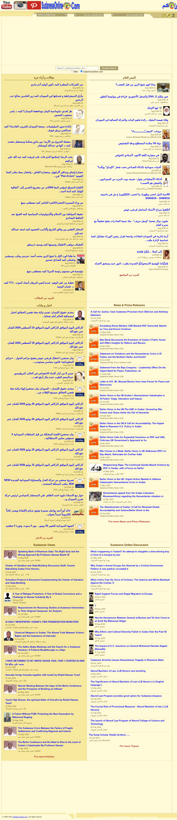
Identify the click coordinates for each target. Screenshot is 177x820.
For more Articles (44, 756)
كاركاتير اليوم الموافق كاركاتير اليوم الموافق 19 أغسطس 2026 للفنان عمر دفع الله (45, 329)
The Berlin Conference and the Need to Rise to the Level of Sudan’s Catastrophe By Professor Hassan (49, 744)
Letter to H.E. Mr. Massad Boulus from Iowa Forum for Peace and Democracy (134, 383)
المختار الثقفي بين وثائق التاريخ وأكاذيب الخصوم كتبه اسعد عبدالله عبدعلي (47, 231)
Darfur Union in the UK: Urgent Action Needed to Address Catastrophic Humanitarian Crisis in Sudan (130, 481)
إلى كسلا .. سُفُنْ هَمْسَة (149, 251)
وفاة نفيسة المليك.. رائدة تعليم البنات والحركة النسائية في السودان (132, 120)
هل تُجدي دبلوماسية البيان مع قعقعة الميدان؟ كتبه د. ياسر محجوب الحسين (41, 113)
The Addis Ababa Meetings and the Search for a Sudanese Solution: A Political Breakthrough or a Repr (49, 648)
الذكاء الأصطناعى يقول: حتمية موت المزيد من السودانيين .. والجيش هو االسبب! (130, 181)
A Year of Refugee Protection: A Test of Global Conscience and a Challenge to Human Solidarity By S (47, 595)
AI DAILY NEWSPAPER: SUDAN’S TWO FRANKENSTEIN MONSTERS (42, 622)
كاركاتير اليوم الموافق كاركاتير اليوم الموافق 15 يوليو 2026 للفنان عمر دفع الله (45, 466)
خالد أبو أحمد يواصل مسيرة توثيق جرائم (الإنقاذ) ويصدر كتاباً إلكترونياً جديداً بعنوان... (38, 512)
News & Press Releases (129, 305)
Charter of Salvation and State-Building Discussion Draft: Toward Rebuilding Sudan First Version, (40, 567)
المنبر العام (129, 77)
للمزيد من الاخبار (44, 537)
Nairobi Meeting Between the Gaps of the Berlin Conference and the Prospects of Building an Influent (49, 687)
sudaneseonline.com (93, 72)
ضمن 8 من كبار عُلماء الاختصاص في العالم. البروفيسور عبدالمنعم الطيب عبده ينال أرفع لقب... (43, 375)
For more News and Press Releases (129, 521)
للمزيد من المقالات (44, 298)
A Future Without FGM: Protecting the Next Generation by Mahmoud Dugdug (43, 715)
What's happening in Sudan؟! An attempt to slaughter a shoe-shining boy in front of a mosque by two (130, 553)
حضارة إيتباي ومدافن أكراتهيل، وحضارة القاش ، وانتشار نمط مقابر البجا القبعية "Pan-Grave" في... (44, 174)
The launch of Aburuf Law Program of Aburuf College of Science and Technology (127, 722)
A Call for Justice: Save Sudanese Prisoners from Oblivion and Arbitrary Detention (129, 313)
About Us (98, 817)
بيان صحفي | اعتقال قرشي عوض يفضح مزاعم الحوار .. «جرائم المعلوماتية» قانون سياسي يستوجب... (40, 360)
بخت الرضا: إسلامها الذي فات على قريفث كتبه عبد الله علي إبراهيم (40, 159)
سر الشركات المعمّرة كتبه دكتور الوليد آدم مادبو (57, 84)
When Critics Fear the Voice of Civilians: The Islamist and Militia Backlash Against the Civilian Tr (130, 581)
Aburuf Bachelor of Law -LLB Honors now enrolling (118, 671)
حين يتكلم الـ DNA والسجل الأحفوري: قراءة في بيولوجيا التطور (134, 96)
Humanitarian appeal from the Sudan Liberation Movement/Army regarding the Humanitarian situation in (133, 495)
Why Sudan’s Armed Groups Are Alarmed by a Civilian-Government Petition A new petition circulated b (127, 567)
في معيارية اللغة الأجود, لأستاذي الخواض (137, 155)
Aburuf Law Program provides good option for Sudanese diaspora (126, 696)
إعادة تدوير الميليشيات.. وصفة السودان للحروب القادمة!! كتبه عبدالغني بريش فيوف (37, 128)
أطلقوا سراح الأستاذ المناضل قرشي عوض (147, 209)
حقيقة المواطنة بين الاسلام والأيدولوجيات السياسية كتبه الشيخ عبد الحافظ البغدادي (47, 216)
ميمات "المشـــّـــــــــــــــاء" (146, 131)
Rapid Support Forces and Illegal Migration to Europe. (124, 594)
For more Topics (129, 746)
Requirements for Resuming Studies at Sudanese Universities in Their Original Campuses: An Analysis (51, 609)
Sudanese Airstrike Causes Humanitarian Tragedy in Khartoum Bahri (127, 660)
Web (75, 72)
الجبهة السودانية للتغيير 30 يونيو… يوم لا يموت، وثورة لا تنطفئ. (39, 525)
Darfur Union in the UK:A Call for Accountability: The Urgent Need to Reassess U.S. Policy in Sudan (132, 425)
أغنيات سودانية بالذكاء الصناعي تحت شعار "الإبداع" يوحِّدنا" (129, 167)
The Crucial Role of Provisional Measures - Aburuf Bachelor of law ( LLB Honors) (129, 708)
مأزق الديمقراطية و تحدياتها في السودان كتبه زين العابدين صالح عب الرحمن (46, 98)
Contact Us (107, 817)
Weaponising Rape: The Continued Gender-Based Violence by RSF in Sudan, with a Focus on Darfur (136, 467)
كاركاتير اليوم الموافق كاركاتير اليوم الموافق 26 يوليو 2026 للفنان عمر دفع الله (45, 421)
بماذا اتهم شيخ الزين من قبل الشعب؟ (136, 84)
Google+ (134, 817)
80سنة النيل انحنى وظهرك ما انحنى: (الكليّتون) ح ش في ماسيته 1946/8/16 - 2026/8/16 (135, 196)
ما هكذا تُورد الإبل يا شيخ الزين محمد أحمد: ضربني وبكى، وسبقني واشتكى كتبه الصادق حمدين (40, 258)
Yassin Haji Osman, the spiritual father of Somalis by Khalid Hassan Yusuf (41, 701)
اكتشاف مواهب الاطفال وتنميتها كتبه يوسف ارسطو (55, 244)
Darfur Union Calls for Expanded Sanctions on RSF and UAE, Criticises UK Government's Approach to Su (132, 439)
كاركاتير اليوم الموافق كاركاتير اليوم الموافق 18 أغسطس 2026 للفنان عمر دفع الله (45, 344)
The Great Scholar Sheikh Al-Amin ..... (109, 735)
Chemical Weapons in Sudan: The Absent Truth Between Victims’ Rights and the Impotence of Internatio (49, 634)
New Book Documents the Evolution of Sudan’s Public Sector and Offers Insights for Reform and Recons (133, 341)
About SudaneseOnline (121, 817)
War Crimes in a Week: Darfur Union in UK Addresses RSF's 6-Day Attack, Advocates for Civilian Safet (133, 453)
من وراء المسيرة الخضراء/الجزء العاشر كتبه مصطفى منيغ (52, 202)
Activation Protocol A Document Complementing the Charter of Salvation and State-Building (44, 581)
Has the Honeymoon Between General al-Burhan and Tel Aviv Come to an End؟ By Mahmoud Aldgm (132, 619)
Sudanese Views (44, 544)
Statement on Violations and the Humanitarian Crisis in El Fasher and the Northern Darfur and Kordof (131, 355)
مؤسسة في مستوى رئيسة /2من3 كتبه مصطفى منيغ (55, 271)
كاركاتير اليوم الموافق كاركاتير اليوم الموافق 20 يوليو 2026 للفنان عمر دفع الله (45, 451)
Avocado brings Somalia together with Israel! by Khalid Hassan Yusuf (42, 675)
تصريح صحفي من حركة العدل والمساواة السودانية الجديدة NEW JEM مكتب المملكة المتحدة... (39, 482)
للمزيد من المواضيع (129, 274)
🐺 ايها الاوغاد (154, 108)
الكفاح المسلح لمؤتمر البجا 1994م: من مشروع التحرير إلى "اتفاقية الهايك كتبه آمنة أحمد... (47, 189)
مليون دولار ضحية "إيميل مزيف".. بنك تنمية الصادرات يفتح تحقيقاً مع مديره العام (131, 223)
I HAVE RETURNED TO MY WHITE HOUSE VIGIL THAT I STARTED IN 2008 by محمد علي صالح (44, 662)
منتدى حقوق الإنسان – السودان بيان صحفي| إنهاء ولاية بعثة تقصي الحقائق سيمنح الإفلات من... (42, 390)
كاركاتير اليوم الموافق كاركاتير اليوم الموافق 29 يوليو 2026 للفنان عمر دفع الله (45, 405)
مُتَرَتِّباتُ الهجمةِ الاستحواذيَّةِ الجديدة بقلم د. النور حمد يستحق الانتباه (131, 263)
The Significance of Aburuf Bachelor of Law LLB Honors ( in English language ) (127, 683)
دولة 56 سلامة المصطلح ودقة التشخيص (139, 143)
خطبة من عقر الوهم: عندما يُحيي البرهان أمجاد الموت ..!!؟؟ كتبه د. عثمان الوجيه (39, 284)
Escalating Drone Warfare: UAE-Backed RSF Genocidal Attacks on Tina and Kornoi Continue (133, 327)
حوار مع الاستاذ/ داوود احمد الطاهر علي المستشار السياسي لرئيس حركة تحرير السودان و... (44, 497)
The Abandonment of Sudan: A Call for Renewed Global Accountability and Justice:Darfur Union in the (129, 509)
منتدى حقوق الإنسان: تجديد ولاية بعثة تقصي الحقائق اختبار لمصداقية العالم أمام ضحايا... (42, 314)
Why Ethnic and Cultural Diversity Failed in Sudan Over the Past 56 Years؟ (131, 633)
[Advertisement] (120, 5)
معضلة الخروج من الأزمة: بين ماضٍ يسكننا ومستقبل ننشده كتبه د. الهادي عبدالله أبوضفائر (39, 143)
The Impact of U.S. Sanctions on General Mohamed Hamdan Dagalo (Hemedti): (131, 648)
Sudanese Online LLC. (20, 817)
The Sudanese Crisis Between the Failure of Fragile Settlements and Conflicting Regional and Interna (45, 730)
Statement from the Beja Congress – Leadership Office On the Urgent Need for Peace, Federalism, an (133, 369)
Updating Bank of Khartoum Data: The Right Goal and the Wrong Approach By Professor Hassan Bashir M (48, 553)
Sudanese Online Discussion (129, 544)
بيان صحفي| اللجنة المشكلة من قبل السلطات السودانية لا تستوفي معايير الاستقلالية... (42, 436)
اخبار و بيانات (44, 305)
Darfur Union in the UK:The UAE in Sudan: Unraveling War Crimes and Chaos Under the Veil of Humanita (131, 411)
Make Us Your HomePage (148, 817)
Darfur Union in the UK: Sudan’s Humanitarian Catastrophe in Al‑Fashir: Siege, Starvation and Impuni (132, 397)
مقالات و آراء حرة (44, 77)
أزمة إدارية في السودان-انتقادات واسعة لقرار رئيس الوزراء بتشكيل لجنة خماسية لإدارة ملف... (129, 238)
